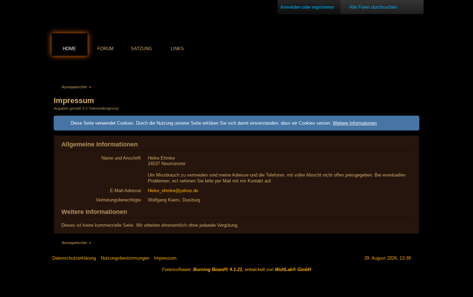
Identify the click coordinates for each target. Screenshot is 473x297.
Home (69, 48)
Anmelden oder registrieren (307, 7)
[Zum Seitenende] (415, 68)
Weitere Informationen (355, 123)
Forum (105, 48)
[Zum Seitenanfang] (418, 258)
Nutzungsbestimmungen (125, 258)
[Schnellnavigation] (406, 68)
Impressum (165, 258)
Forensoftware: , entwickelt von (236, 269)
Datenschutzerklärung (74, 258)
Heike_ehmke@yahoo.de (173, 190)
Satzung (141, 48)
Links (177, 48)
